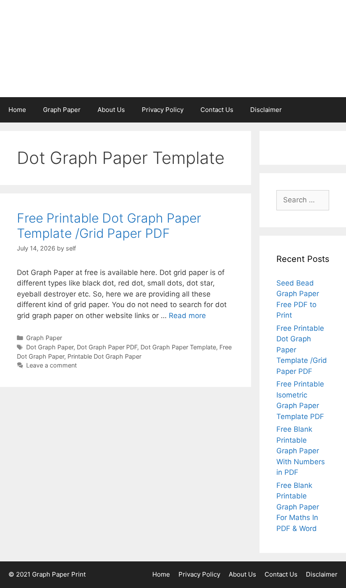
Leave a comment (51, 365)
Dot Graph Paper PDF (107, 347)
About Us (111, 110)
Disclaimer (266, 110)
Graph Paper (62, 110)
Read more (187, 315)
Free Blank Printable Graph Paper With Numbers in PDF (300, 450)
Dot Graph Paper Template (178, 347)
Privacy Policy (163, 110)
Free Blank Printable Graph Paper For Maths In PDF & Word (297, 507)
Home (17, 110)
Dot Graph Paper (49, 347)
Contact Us (216, 110)
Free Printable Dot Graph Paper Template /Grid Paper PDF (109, 225)
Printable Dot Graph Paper (104, 356)
